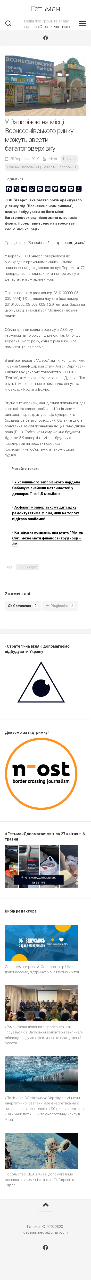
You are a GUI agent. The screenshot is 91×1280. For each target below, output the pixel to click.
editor (52, 159)
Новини (69, 159)
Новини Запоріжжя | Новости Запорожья (41, 167)
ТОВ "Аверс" (27, 567)
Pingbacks (61, 606)
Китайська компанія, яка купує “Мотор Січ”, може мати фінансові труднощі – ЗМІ (47, 538)
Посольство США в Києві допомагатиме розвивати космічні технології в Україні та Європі (40, 1179)
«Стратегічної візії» (54, 26)
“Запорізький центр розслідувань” (56, 242)
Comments (24, 606)
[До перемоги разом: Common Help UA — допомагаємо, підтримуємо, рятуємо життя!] (41, 944)
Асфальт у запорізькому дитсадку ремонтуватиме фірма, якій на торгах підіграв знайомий (45, 513)
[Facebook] (45, 38)
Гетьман (45, 8)
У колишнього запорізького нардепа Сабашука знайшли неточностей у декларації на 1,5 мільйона (46, 488)
